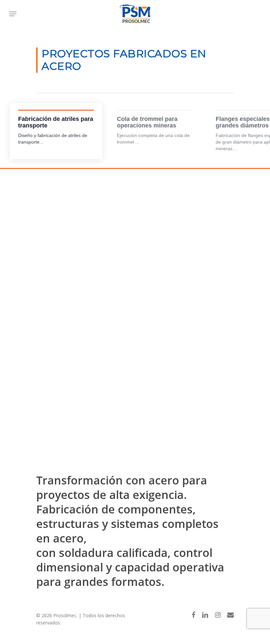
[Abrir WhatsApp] (253, 616)
